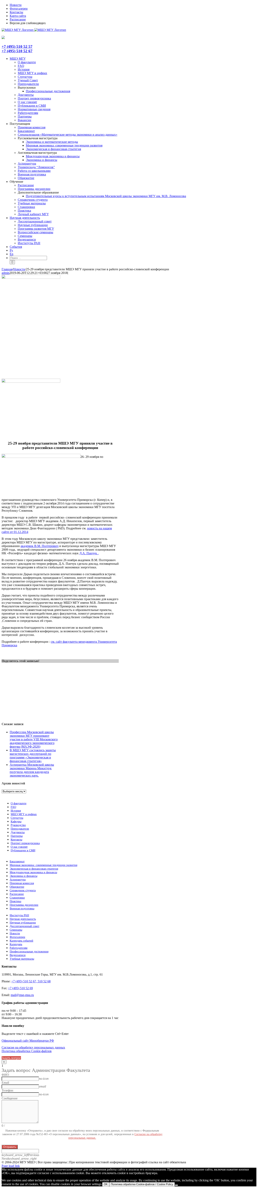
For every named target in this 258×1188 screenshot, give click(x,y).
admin (5, 273)
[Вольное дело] (31, 381)
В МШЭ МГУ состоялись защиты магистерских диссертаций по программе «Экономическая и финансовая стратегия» (33, 755)
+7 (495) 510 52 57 (17, 46)
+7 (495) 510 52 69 (20, 988)
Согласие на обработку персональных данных (33, 1047)
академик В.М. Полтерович (39, 546)
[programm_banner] (31, 277)
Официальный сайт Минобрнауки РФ (28, 1040)
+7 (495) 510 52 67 (17, 51)
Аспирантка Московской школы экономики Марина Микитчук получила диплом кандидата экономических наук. (32, 770)
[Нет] (176, 1185)
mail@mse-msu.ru (22, 995)
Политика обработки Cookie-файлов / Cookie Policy (142, 1184)
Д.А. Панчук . (89, 553)
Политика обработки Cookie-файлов (27, 1051)
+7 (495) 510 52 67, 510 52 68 (31, 981)
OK (106, 1184)
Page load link (11, 1165)
